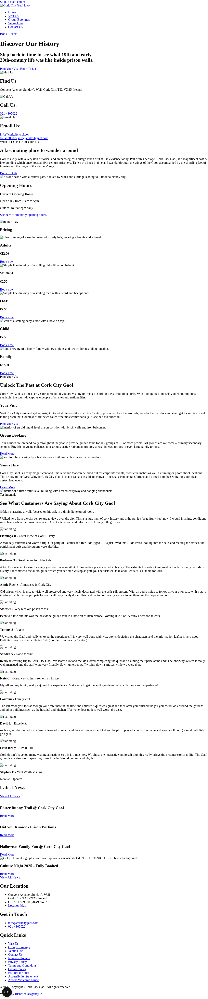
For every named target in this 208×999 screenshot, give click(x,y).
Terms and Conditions (22, 965)
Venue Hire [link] (15, 23)
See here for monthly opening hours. (23, 214)
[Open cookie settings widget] (7, 992)
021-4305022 (8, 138)
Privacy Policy (17, 961)
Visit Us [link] (13, 16)
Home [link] (12, 12)
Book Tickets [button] (8, 173)
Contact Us (15, 954)
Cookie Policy (17, 969)
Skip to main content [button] (13, 1)
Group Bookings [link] (19, 19)
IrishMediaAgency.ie (28, 994)
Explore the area (18, 972)
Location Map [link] (17, 905)
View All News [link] (10, 796)
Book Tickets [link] (28, 68)
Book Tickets (8, 34)
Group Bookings (19, 947)
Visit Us (13, 943)
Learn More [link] (7, 487)
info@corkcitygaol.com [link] (15, 134)
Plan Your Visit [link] (9, 68)
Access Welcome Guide (23, 980)
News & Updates (19, 958)
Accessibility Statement (23, 976)
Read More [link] (7, 453)
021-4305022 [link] (8, 113)
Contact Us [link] (15, 27)
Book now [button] (7, 261)
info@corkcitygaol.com (33, 138)
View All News (10, 877)
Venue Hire (15, 951)
